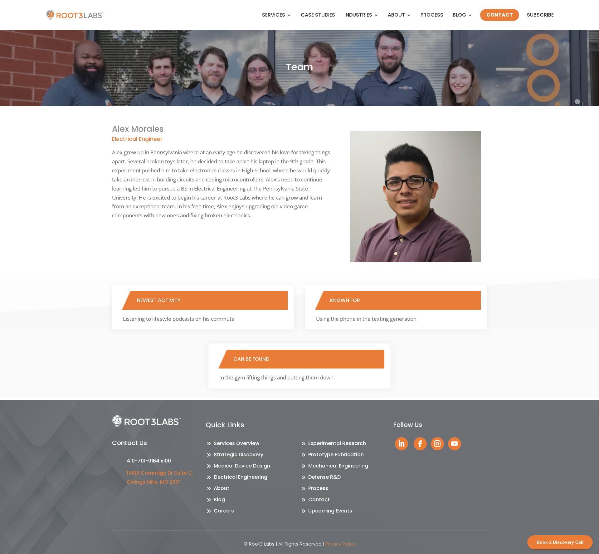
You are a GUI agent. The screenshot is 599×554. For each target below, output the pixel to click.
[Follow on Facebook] (420, 443)
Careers (224, 510)
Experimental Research (337, 443)
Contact (499, 14)
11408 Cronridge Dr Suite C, (160, 473)
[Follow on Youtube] (454, 443)
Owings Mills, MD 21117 (153, 482)
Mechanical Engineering (338, 465)
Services (273, 14)
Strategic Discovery (238, 454)
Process (432, 14)
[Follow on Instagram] (437, 443)
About (396, 14)
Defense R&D (324, 477)
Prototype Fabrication (336, 454)
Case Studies (318, 14)
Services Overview (236, 443)
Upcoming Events (330, 510)
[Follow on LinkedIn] (401, 443)
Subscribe (540, 14)
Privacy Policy (340, 544)
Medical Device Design (242, 465)
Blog (459, 14)
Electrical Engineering (240, 477)
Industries (358, 14)
